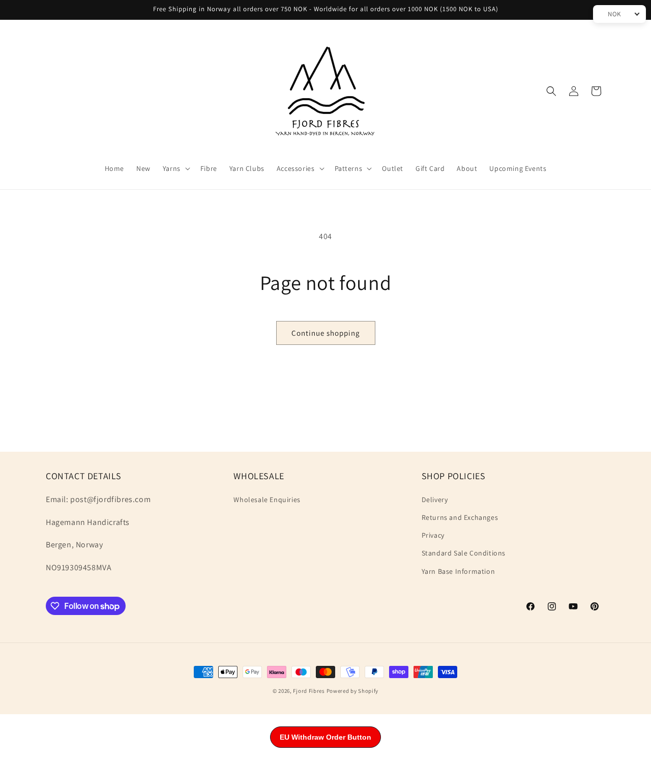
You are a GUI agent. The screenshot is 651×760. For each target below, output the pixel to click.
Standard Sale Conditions (464, 553)
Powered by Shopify (353, 690)
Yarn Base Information (458, 571)
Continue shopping (325, 333)
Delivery (435, 499)
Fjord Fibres (308, 690)
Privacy (433, 535)
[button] (175, 168)
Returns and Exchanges (460, 517)
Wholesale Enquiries (266, 499)
